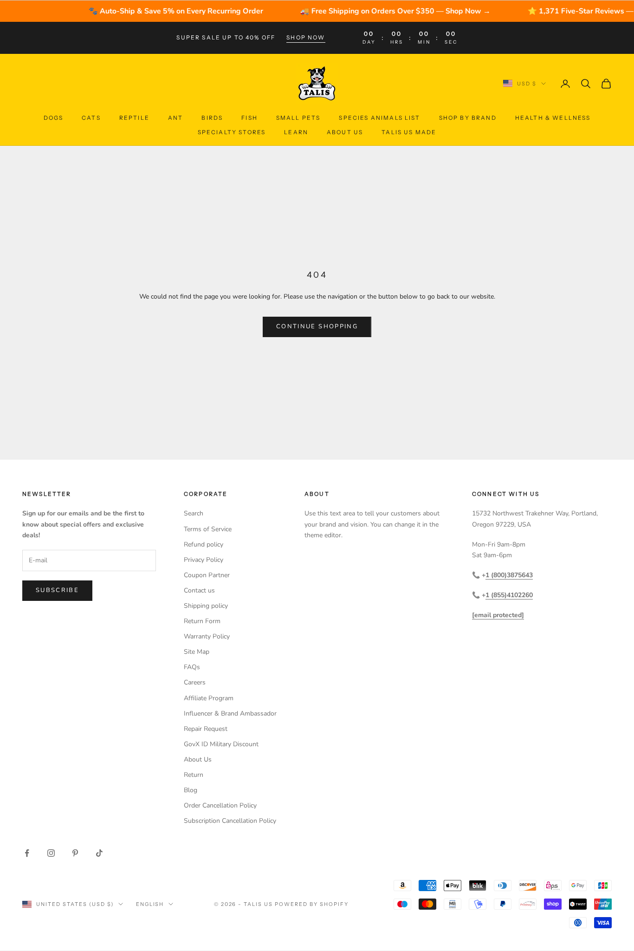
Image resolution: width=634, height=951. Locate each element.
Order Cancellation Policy (220, 805)
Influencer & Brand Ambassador (230, 713)
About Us (345, 131)
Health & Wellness (553, 117)
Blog (190, 790)
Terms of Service (208, 529)
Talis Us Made (409, 131)
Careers (195, 682)
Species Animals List (379, 117)
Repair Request (205, 728)
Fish (249, 117)
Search (193, 513)
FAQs (192, 667)
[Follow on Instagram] (51, 853)
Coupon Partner (207, 575)
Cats (91, 117)
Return (193, 774)
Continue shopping (317, 326)
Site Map (196, 651)
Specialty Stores (232, 131)
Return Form (202, 621)
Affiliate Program (208, 698)
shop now (305, 37)
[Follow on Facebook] (27, 853)
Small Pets (298, 117)
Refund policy (203, 544)
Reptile (134, 117)
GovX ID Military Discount (221, 744)
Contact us (199, 590)
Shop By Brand (468, 117)
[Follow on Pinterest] (75, 853)
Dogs (54, 117)
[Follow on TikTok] (99, 853)
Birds (212, 117)
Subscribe (57, 590)
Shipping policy (206, 605)
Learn (296, 131)
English (150, 904)
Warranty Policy (207, 636)
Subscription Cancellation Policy (230, 820)
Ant (175, 117)
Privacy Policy (203, 559)
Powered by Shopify (312, 904)
